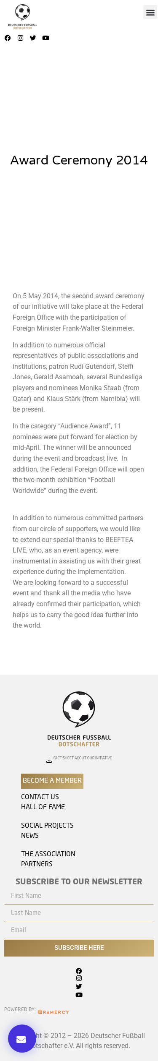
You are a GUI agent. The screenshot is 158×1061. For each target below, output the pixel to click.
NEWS (30, 836)
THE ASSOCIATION (48, 854)
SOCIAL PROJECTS (47, 826)
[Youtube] (46, 37)
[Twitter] (33, 37)
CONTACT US (40, 797)
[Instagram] (20, 37)
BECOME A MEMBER (52, 781)
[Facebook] (8, 37)
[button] (150, 12)
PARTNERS (37, 864)
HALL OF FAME (43, 807)
